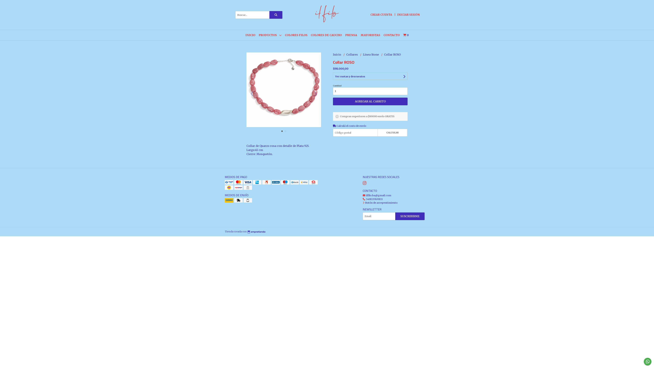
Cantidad (337, 86)
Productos (268, 35)
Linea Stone (371, 54)
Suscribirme (409, 216)
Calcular (392, 132)
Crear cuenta (381, 14)
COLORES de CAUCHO (326, 35)
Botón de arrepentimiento (381, 202)
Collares (352, 54)
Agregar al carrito (370, 101)
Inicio (250, 35)
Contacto (392, 35)
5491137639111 (374, 199)
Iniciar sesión (408, 14)
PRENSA (351, 35)
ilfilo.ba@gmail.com (378, 195)
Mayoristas (370, 35)
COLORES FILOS (296, 35)
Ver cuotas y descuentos (350, 76)
